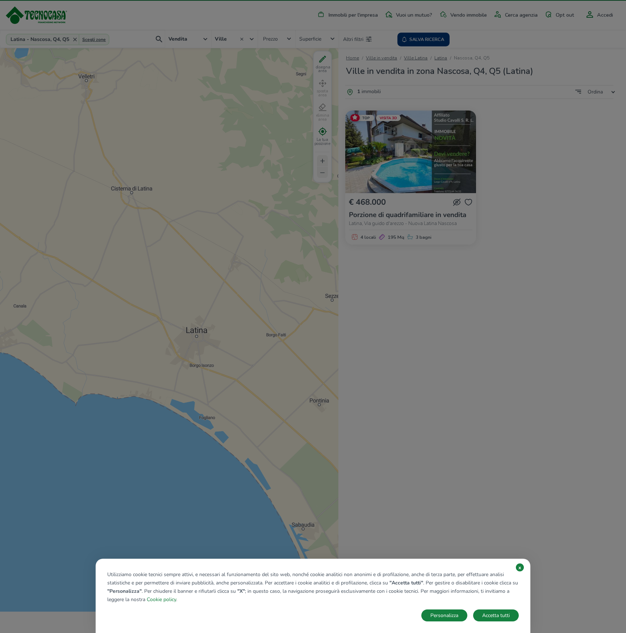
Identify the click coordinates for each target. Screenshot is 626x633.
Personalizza (444, 615)
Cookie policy (161, 599)
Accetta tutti (496, 615)
